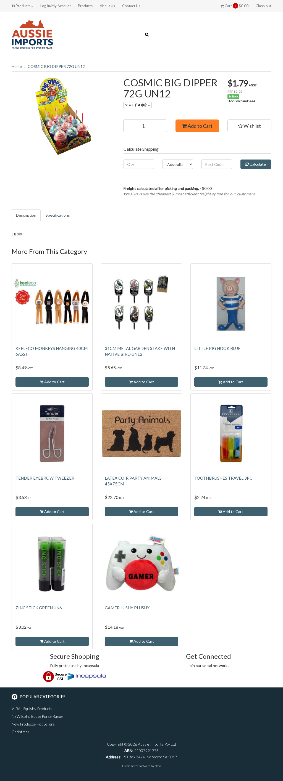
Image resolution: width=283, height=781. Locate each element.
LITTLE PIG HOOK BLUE (217, 348)
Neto (157, 766)
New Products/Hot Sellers (33, 724)
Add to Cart (200, 126)
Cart (236, 6)
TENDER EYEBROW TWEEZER (44, 477)
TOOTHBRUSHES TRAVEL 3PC (223, 477)
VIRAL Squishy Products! (33, 708)
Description (26, 215)
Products (22, 6)
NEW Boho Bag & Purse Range (37, 716)
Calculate (257, 164)
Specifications (58, 215)
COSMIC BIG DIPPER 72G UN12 (56, 66)
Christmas (20, 731)
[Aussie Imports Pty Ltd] (32, 34)
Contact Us (131, 6)
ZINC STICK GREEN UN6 (38, 607)
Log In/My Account (55, 6)
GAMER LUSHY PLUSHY (127, 607)
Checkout (263, 6)
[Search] (147, 34)
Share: (130, 105)
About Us (107, 6)
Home (17, 66)
